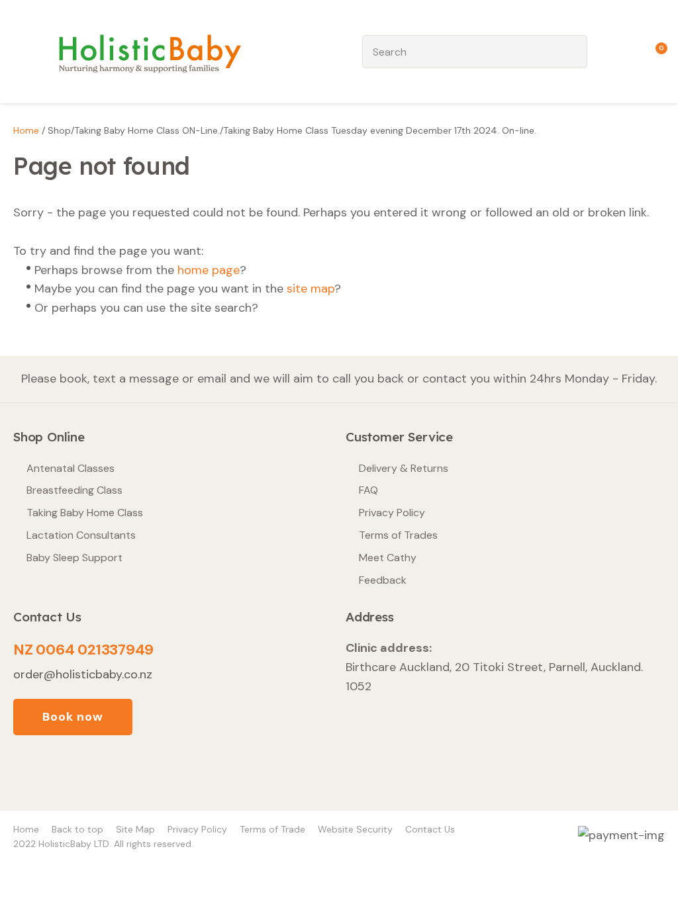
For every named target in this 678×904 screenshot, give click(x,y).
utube (334, 52)
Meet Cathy (387, 558)
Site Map (135, 829)
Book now (72, 717)
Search (571, 51)
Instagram (306, 52)
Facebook (279, 52)
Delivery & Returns (403, 468)
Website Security (355, 829)
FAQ (368, 490)
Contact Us (430, 829)
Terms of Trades (398, 535)
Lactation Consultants (81, 535)
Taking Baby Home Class (84, 513)
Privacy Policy (392, 513)
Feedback (383, 580)
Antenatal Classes (70, 468)
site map (310, 288)
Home (26, 130)
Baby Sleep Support (74, 558)
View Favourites (630, 54)
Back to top (77, 829)
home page (208, 270)
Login (609, 52)
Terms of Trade (272, 829)
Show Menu (21, 51)
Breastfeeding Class (74, 490)
